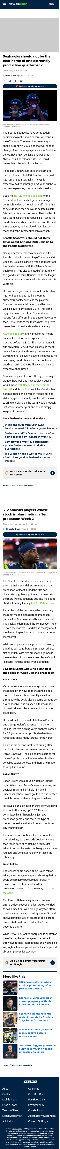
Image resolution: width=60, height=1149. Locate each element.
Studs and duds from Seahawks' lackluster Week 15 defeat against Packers (31, 426)
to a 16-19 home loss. (43, 603)
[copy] (21, 81)
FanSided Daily (36, 1099)
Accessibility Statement (42, 1115)
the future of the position (27, 195)
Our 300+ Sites (36, 1094)
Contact (7, 1094)
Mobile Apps (9, 1099)
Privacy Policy (36, 1104)
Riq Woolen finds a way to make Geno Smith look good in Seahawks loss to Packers (28, 457)
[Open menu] (4, 4)
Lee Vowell (12, 75)
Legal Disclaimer (12, 1115)
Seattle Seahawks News (22, 485)
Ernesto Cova (13, 529)
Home (6, 485)
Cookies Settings (38, 1121)
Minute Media (17, 1129)
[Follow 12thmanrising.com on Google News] (52, 473)
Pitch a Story (9, 1104)
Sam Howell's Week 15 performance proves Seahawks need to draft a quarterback (27, 445)
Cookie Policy (36, 1110)
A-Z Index (7, 1121)
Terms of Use (10, 1110)
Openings (33, 1088)
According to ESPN (14, 333)
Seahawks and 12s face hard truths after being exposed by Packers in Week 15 (29, 435)
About (5, 1088)
